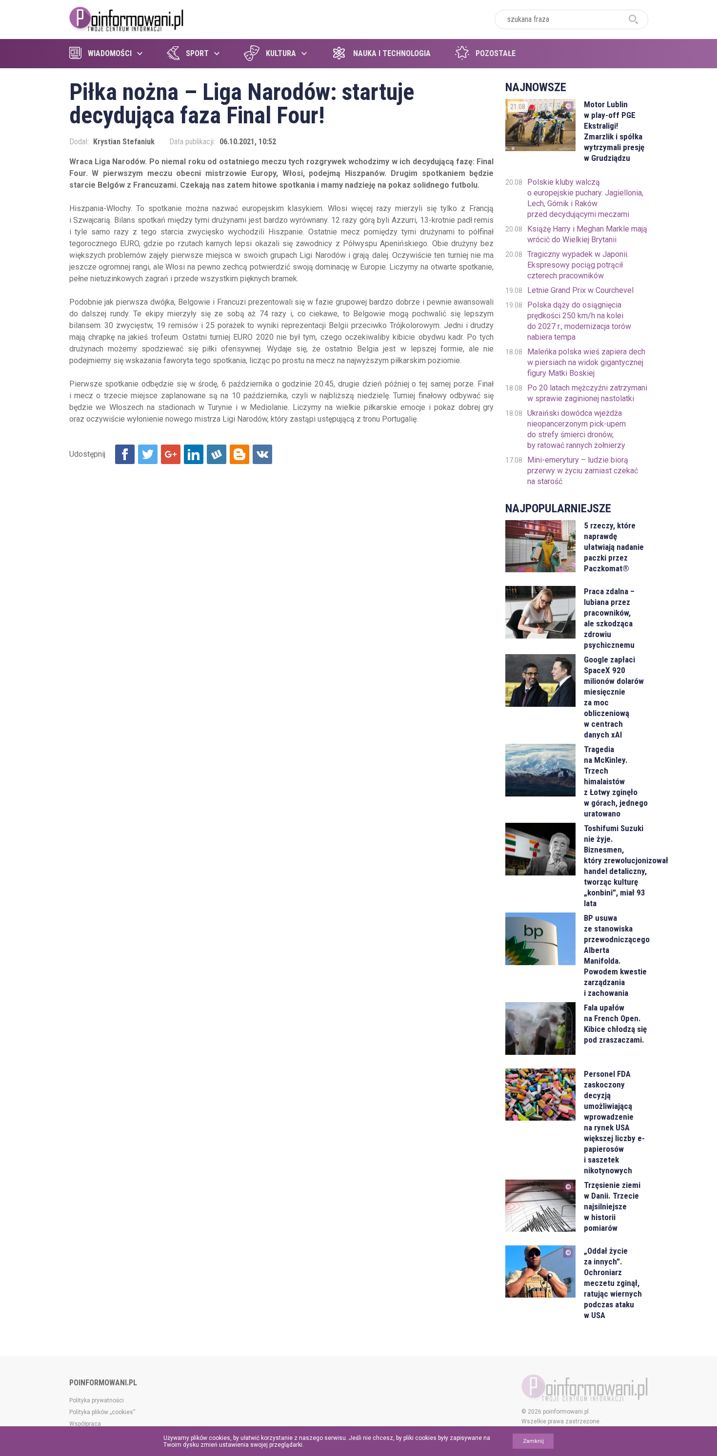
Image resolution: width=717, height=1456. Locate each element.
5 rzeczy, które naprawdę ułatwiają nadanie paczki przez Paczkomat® (614, 547)
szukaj (633, 19)
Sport (197, 53)
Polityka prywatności (96, 1400)
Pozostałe (496, 53)
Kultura (281, 53)
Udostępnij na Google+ (170, 454)
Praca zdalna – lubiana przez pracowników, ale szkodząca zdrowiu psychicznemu (609, 618)
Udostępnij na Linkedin (193, 454)
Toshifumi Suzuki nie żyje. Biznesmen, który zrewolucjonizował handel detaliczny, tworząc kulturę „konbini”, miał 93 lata (616, 865)
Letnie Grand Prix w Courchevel (580, 290)
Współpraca (85, 1423)
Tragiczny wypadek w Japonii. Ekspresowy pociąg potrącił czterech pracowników (578, 265)
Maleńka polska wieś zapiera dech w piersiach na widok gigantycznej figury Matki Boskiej (586, 362)
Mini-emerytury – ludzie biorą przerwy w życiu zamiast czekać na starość (582, 470)
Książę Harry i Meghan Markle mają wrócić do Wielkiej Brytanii (587, 234)
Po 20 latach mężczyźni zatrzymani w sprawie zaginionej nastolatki (587, 393)
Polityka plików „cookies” (102, 1412)
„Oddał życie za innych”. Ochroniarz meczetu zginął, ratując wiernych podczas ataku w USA (613, 1283)
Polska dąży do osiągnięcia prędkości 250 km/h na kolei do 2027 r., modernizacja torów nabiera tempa (579, 321)
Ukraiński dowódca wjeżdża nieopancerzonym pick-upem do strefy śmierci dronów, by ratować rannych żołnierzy (576, 429)
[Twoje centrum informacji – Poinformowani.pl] (126, 18)
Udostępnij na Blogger (239, 454)
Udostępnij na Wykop (216, 454)
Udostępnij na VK (262, 454)
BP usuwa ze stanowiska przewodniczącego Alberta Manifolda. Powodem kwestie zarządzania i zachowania (616, 955)
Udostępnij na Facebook (125, 454)
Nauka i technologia (392, 53)
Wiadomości (110, 53)
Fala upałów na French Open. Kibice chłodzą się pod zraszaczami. (615, 1024)
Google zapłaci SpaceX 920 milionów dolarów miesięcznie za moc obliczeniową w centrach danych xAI (614, 697)
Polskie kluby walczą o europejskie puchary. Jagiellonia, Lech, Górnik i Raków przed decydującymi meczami (585, 198)
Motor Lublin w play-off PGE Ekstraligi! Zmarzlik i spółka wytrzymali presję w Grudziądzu (614, 131)
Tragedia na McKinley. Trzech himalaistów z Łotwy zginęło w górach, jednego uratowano (616, 781)
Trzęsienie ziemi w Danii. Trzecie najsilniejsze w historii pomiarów (612, 1206)
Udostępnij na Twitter (148, 454)
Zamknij (533, 1441)
